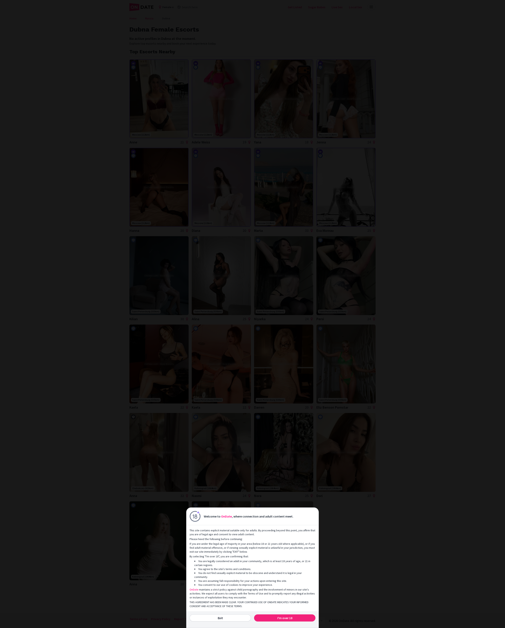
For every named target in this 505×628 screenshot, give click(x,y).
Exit (220, 618)
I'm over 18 (284, 618)
